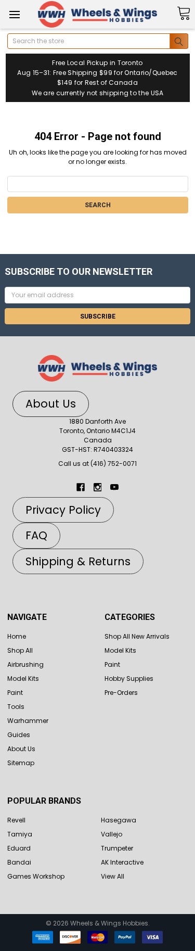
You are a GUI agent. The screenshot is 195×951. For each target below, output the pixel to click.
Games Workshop (35, 876)
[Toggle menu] (14, 14)
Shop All (20, 650)
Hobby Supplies (129, 678)
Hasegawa (118, 820)
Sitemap (20, 762)
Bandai (19, 862)
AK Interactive (122, 862)
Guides (18, 734)
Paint (15, 692)
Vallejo (111, 834)
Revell (16, 820)
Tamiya (19, 834)
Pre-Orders (121, 692)
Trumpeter (117, 848)
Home (16, 636)
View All (112, 876)
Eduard (19, 848)
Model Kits (23, 678)
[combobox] (97, 41)
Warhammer (27, 720)
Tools (15, 706)
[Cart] (183, 13)
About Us (21, 748)
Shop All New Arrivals (137, 636)
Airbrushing (25, 664)
